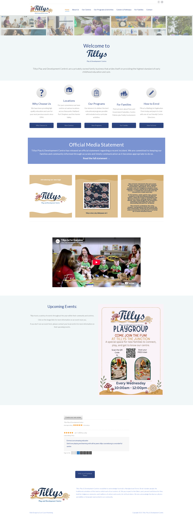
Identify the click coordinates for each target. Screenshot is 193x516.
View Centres (69, 125)
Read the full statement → (96, 158)
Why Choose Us (41, 125)
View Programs (96, 125)
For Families (124, 125)
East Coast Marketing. (46, 513)
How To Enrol (151, 125)
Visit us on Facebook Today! (85, 474)
